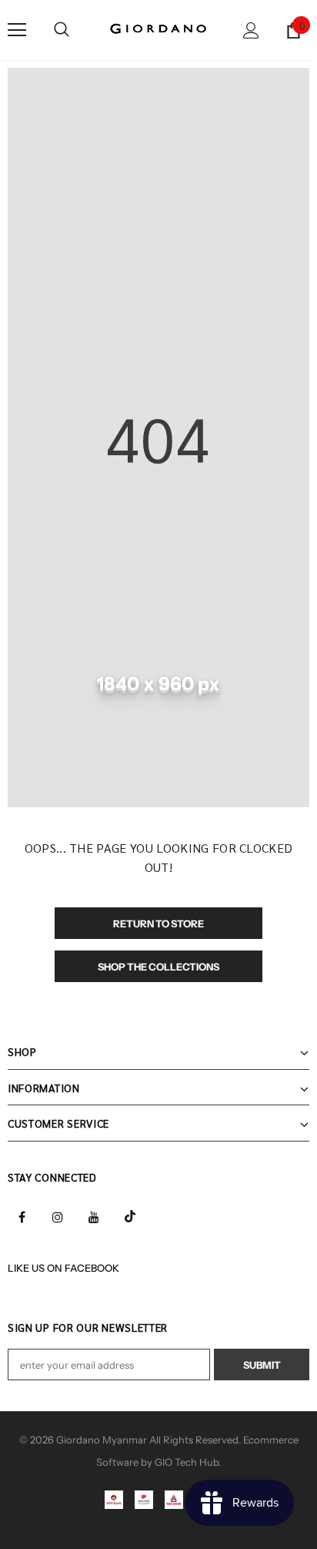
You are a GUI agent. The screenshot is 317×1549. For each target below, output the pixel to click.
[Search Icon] (61, 30)
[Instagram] (58, 1215)
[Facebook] (21, 1215)
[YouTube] (94, 1215)
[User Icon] (251, 30)
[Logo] (158, 29)
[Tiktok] (130, 1215)
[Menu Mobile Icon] (17, 30)
